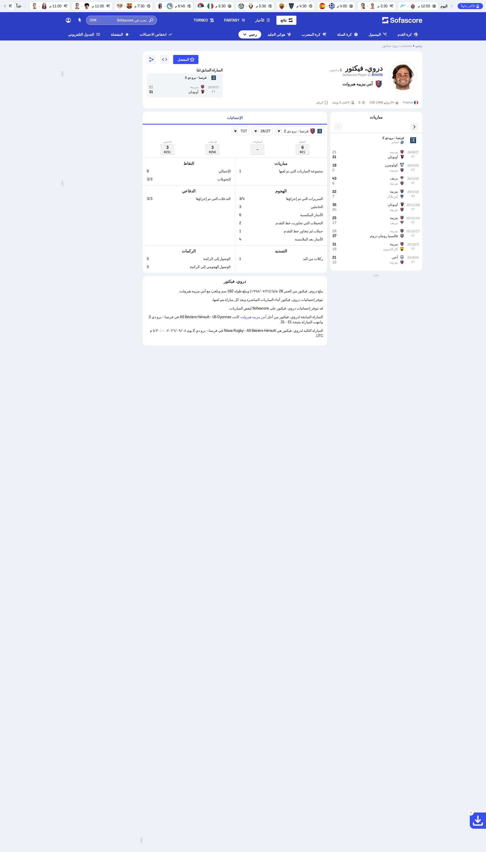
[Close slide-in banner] (471, 812)
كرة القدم (405, 34)
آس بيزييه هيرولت (253, 317)
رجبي (253, 34)
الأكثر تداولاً (468, 6)
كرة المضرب (311, 34)
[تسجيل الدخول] (68, 20)
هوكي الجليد (276, 34)
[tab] (235, 118)
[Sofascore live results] (402, 20)
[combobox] (300, 131)
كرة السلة (344, 34)
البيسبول (375, 34)
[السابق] (452, 6)
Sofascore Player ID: (363, 75)
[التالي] (5, 6)
